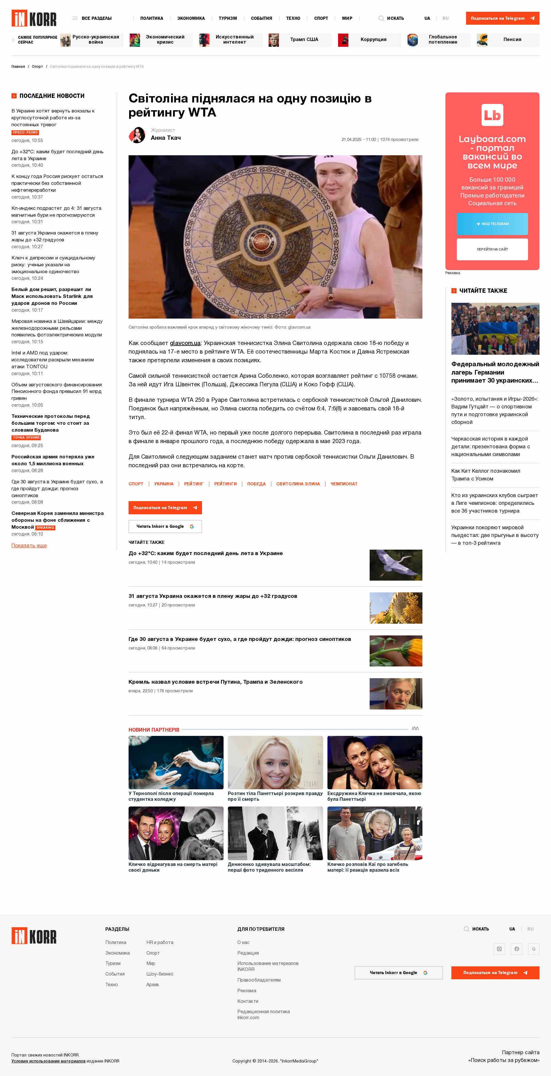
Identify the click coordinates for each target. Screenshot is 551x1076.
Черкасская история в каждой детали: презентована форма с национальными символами (490, 447)
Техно (293, 18)
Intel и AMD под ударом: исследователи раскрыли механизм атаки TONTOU (52, 360)
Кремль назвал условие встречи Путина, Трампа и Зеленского (216, 682)
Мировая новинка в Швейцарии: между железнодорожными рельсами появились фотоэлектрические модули (57, 328)
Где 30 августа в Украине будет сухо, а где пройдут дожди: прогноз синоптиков (57, 489)
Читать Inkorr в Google (160, 526)
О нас (243, 943)
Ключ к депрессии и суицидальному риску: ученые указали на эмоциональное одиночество (53, 265)
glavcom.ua (185, 343)
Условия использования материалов (48, 1061)
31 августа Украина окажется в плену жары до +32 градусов (55, 236)
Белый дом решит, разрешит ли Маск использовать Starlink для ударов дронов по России (52, 297)
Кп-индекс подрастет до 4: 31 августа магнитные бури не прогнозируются (56, 212)
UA (427, 18)
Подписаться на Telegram (160, 508)
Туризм (228, 18)
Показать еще (29, 546)
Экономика (191, 18)
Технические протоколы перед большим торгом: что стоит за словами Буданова (50, 426)
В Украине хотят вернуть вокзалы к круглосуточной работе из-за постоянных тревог (52, 121)
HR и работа (160, 943)
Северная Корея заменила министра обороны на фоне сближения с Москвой (57, 520)
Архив (152, 985)
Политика (151, 18)
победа (256, 484)
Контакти (247, 1002)
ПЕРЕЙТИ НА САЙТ (492, 249)
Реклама (246, 991)
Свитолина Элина (298, 484)
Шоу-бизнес (160, 974)
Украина (164, 484)
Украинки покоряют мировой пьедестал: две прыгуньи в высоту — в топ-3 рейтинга (495, 536)
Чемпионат (344, 484)
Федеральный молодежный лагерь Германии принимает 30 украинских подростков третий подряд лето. (495, 373)
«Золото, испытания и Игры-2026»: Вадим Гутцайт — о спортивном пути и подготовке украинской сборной (494, 411)
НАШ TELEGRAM (495, 224)
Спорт (321, 18)
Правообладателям (259, 980)
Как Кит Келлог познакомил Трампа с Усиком (486, 475)
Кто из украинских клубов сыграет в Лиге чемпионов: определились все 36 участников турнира (494, 503)
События (262, 18)
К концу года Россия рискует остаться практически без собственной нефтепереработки (57, 184)
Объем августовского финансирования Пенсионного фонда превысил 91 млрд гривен (56, 392)
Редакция (248, 953)
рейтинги (225, 484)
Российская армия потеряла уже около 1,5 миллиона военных (52, 460)
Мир (347, 18)
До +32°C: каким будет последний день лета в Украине (57, 155)
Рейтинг (194, 484)
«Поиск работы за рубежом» (504, 1060)
